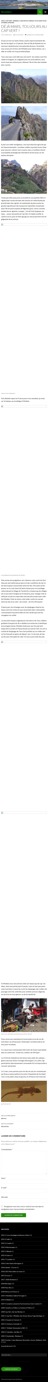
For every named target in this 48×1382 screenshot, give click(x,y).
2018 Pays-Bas (6, 1288)
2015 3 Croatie (6, 1243)
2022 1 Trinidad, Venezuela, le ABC (13, 1328)
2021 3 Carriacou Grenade (10, 1324)
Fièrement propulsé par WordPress (11, 1379)
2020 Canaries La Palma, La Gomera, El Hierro (16, 1308)
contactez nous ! (11, 1369)
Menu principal (45, 12)
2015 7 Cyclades (7, 1259)
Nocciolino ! (6, 12)
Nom (3, 1178)
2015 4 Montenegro (8, 1247)
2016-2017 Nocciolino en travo (12, 1271)
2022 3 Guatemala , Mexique (11, 1336)
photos (8, 1117)
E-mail (4, 1187)
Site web (4, 1197)
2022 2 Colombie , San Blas (10, 1332)
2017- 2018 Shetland (8, 1279)
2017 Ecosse (5, 1275)
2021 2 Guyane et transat (10, 1320)
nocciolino (19, 35)
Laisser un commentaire (35, 35)
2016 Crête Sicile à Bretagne (11, 1263)
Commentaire (7, 1149)
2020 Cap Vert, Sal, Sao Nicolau (12, 1312)
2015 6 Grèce (6, 1255)
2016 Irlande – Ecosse (9, 1267)
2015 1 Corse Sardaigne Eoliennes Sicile (15, 1235)
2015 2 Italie (5, 1239)
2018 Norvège (6, 1284)
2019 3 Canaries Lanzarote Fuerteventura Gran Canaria (20, 1304)
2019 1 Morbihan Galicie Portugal (12, 1296)
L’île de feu (7, 1125)
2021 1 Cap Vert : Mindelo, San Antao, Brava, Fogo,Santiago (24, 21)
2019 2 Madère (6, 1300)
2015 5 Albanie (6, 1251)
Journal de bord (7, 22)
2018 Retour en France (9, 1292)
